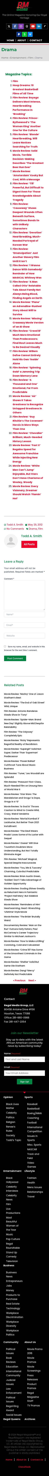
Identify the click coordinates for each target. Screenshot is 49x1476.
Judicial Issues (10, 1382)
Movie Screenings (34, 1368)
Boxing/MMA (34, 1113)
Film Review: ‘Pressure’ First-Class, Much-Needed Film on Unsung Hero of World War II (23, 785)
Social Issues (14, 1415)
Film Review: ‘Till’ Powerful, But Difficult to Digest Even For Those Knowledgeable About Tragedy (28, 192)
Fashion (31, 1178)
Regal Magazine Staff (33, 1397)
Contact (9, 999)
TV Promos (33, 1405)
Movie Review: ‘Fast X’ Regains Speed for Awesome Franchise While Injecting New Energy (27, 453)
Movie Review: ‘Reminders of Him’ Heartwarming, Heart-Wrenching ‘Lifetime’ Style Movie (22, 908)
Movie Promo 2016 (34, 1351)
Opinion (8, 1097)
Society (10, 1135)
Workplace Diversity (12, 1324)
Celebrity (11, 1112)
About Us (30, 1342)
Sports (28, 1097)
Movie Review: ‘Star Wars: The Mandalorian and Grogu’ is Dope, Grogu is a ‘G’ (22, 798)
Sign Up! (24, 1081)
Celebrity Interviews (12, 1188)
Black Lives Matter (12, 1106)
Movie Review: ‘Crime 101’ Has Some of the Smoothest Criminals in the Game (23, 953)
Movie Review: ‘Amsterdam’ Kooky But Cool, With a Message (28, 175)
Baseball (32, 1104)
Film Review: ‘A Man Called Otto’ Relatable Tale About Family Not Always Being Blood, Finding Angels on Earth (27, 290)
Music (9, 1234)
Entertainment (18, 57)
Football (32, 1122)
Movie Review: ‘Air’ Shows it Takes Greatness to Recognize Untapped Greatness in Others (28, 404)
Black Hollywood (12, 1180)
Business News (11, 1274)
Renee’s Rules (10, 1128)
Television (12, 1261)
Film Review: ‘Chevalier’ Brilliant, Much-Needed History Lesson (28, 437)
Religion (10, 1122)
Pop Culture (13, 1239)
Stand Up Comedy (11, 1254)
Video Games (31, 1165)
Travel (30, 1196)
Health (31, 1182)
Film (30, 57)
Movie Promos (31, 1360)
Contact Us (36, 1459)
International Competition (34, 1129)
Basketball (33, 1108)
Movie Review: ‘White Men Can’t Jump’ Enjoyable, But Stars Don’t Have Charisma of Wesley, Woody (28, 474)
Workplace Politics (12, 1332)
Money (10, 1290)
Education (12, 1366)
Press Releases (32, 1377)
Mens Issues (34, 1187)
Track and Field (33, 1156)
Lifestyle (29, 1171)
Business (8, 1265)
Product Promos (31, 1386)
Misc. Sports (34, 1144)
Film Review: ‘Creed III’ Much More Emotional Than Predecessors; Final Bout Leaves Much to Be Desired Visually (27, 339)
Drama (33, 528)
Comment (9, 579)
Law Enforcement (14, 1391)
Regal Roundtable (13, 1245)
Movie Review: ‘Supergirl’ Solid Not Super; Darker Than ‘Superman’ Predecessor (22, 752)
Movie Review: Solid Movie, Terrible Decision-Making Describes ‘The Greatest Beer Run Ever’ (28, 159)
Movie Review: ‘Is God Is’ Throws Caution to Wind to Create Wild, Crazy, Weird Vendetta (21, 810)
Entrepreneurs (14, 1281)
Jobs (9, 1285)
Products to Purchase (13, 1297)
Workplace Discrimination (14, 1315)
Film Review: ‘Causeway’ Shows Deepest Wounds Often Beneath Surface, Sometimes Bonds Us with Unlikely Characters (27, 216)
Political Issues (10, 1351)
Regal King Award (12, 1408)
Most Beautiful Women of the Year (12, 1224)
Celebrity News (11, 1197)
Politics (10, 1117)
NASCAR (32, 1149)
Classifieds (24, 1466)
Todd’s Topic (13, 1140)
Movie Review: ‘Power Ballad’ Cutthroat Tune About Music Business (20, 765)
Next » (32, 980)
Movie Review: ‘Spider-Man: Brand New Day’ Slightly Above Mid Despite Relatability (24, 723)
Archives (29, 1419)
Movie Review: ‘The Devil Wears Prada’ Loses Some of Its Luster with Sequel (23, 834)
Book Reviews (11, 1360)
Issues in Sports (32, 1138)
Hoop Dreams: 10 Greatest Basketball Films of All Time (25, 89)
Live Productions (13, 1211)
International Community (13, 1373)
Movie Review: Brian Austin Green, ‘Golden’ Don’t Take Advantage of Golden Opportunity (22, 880)
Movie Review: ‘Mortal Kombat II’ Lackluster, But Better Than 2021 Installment (21, 822)
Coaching (33, 1118)
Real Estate (12, 1303)
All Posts (29, 544)
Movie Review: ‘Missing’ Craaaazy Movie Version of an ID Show (28, 322)
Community (11, 1342)
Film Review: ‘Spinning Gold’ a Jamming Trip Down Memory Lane (27, 371)
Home (4, 57)
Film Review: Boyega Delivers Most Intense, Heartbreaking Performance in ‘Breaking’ (27, 106)
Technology (13, 1308)
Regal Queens (11, 1419)
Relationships (35, 1192)
